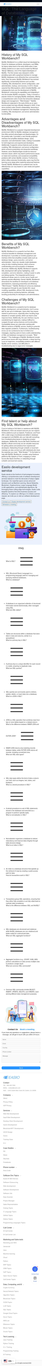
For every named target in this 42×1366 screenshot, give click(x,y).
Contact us (6, 502)
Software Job (7, 1193)
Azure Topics (7, 1317)
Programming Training (10, 1351)
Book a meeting (27, 1029)
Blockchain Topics (9, 1298)
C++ (4, 1143)
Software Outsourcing (10, 1182)
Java (4, 1250)
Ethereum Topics (9, 1324)
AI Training (7, 1354)
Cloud (5, 1257)
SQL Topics (7, 1309)
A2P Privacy (7, 1105)
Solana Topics (8, 1219)
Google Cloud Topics (10, 1313)
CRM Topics (7, 1268)
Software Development (11, 1190)
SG (4, 1151)
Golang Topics (8, 1208)
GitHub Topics (8, 1215)
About (5, 1098)
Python (5, 1261)
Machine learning (9, 1254)
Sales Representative (10, 1204)
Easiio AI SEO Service (10, 1179)
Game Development (10, 1125)
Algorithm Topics (8, 1295)
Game (5, 1136)
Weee (5, 1155)
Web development (9, 1186)
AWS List (6, 1320)
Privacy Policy (8, 1102)
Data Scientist (8, 1197)
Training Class (8, 1139)
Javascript (6, 1246)
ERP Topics (7, 1265)
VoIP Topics (7, 1272)
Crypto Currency (8, 1287)
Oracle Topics (7, 1331)
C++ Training (7, 1347)
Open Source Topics (10, 1276)
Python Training (8, 1343)
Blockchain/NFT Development (13, 1128)
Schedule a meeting (9, 504)
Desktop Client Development (13, 1121)
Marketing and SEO (10, 1243)
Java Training (7, 1340)
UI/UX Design (7, 1132)
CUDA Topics (7, 1302)
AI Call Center (8, 1231)
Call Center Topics (9, 1279)
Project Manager (9, 1201)
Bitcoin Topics (7, 1328)
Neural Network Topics (11, 1291)
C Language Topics (9, 1212)
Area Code (7, 1170)
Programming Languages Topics (14, 1223)
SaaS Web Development (11, 1117)
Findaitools (7, 1162)
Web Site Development (11, 1114)
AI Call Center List (9, 1234)
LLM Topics (7, 1306)
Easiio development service (21, 502)
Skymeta (6, 1158)
